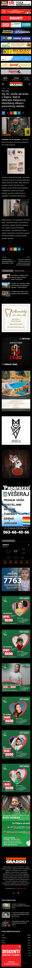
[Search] (29, 84)
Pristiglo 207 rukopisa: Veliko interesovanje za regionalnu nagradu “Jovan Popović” (20, 285)
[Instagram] (18, 893)
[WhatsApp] (15, 113)
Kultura (7, 91)
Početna (4, 88)
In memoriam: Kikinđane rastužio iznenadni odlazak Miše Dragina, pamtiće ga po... (20, 914)
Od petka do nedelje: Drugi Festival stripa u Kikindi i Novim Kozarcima (19, 277)
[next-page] (5, 300)
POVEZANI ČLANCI (8, 271)
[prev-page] (3, 300)
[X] (7, 113)
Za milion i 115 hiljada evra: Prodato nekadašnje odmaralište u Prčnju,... (21, 905)
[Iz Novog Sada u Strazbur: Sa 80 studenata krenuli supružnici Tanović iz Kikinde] (6, 923)
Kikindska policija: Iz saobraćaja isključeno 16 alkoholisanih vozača (9, 261)
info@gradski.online (21, 888)
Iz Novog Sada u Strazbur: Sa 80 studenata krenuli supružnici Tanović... (20, 923)
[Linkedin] (19, 113)
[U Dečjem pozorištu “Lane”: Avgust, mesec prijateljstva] (6, 294)
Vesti (8, 88)
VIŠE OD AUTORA (19, 271)
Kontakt (24, 963)
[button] (3, 84)
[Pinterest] (11, 113)
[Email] (23, 113)
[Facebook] (3, 113)
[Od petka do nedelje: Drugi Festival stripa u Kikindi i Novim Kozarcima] (6, 277)
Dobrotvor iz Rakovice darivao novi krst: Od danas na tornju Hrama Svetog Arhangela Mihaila (23, 262)
